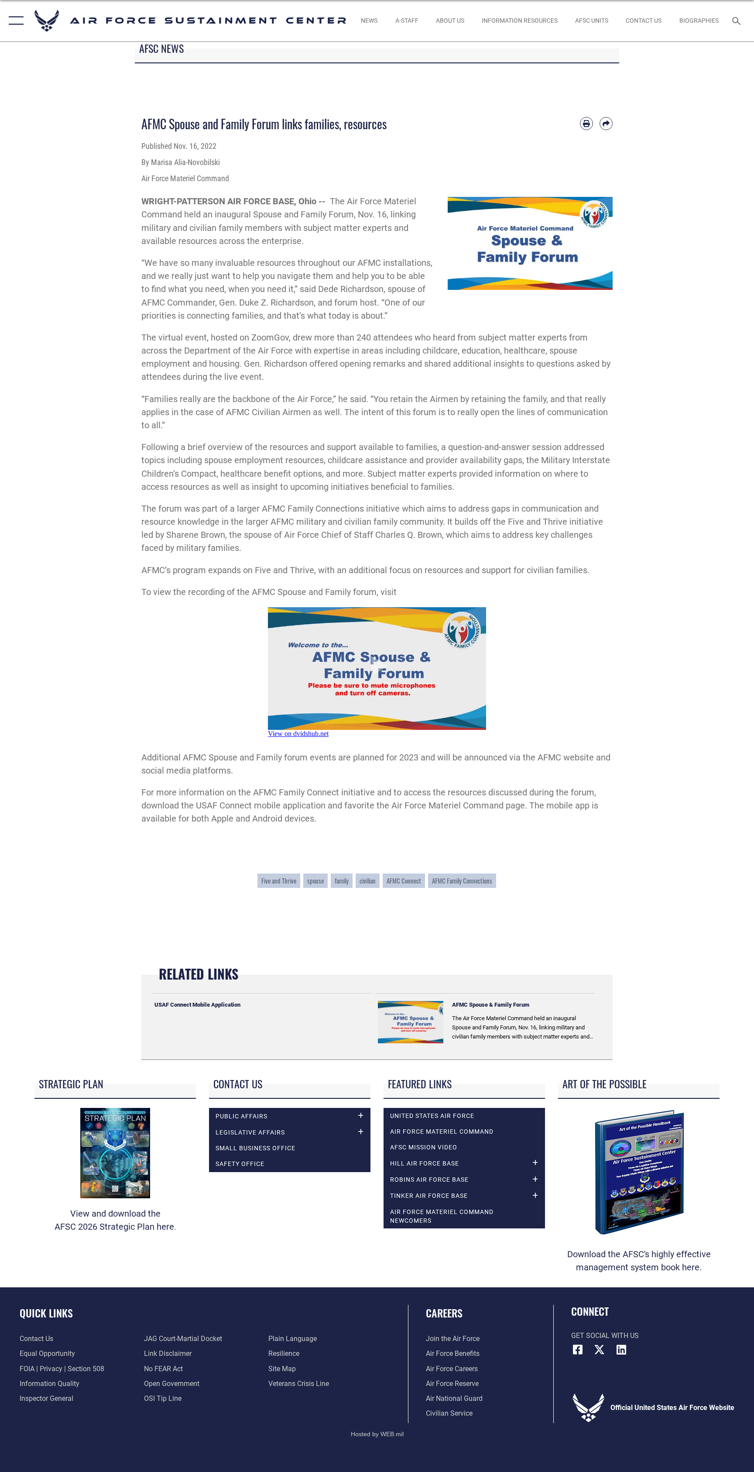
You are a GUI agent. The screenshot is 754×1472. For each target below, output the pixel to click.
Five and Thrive (537, 521)
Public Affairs (241, 1116)
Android (267, 818)
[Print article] (586, 123)
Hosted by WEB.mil (377, 1434)
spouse (315, 880)
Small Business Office (255, 1148)
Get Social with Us (605, 1335)
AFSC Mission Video (423, 1147)
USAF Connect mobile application (261, 805)
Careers (444, 1313)
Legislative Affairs (250, 1132)
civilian (368, 880)
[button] (14, 20)
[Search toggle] (737, 20)
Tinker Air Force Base (429, 1195)
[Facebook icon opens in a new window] (577, 1349)
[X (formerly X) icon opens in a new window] (599, 1349)
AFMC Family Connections (462, 880)
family (342, 880)
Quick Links (46, 1313)
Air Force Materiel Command (442, 1131)
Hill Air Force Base (424, 1163)
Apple (222, 818)
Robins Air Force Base (429, 1179)
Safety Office (240, 1163)
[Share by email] (606, 123)
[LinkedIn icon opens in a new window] (621, 1349)
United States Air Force (432, 1115)
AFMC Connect (404, 880)
